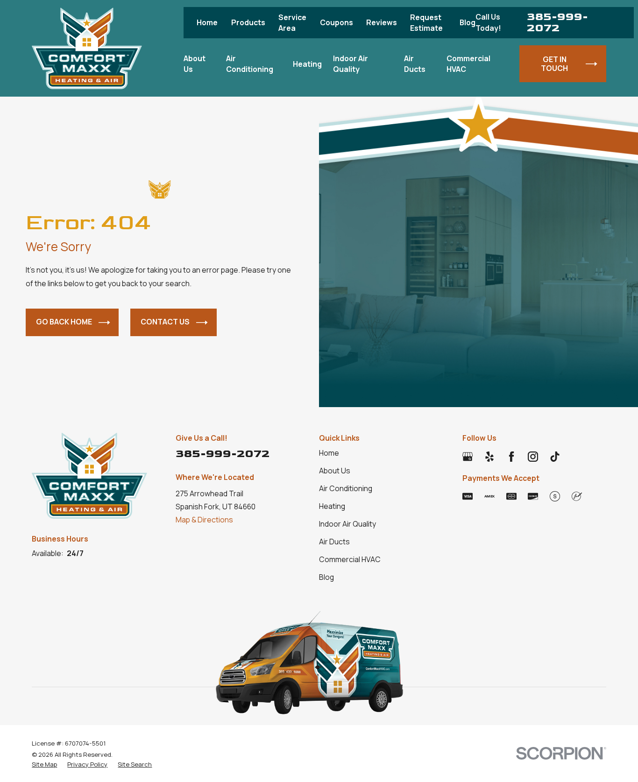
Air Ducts (334, 541)
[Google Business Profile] (467, 456)
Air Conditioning (345, 488)
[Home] (87, 48)
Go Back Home (64, 322)
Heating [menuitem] (307, 64)
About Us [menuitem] (195, 63)
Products (248, 22)
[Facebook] (511, 456)
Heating (332, 506)
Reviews (381, 22)
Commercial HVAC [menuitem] (468, 63)
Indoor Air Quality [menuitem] (350, 63)
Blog (467, 22)
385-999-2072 (557, 23)
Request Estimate (426, 22)
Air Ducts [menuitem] (414, 63)
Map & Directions (204, 519)
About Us (334, 470)
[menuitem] (44, 764)
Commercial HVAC (350, 559)
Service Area (292, 22)
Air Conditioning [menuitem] (249, 63)
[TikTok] (555, 456)
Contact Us (165, 322)
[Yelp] (489, 456)
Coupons (336, 22)
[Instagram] (533, 456)
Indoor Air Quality (347, 524)
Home (207, 22)
